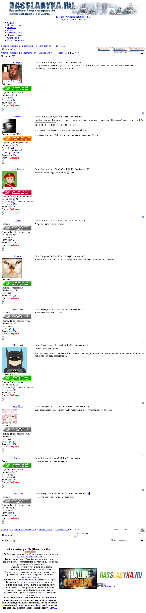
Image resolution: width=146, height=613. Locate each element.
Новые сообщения (11, 46)
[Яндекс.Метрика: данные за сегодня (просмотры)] (109, 585)
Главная (60, 17)
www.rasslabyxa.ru (30, 577)
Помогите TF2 (62, 53)
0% (14, 103)
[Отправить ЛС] (3, 110)
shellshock (18, 116)
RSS (88, 17)
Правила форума (43, 46)
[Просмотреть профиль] (3, 108)
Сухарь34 (18, 62)
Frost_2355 (18, 493)
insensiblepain (18, 169)
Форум (4, 53)
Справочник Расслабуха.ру (23, 53)
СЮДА (53, 608)
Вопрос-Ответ (45, 53)
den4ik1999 (18, 309)
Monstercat (18, 345)
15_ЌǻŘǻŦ (18, 406)
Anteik (18, 220)
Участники (27, 46)
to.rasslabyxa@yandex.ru (15, 605)
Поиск (56, 46)
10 (88, 493)
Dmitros (18, 256)
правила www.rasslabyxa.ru (30, 556)
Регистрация (71, 17)
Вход (81, 17)
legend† (17, 458)
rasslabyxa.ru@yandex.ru (44, 605)
